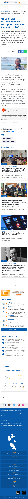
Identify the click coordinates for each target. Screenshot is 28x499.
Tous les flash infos (14, 329)
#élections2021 (7, 138)
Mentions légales (19, 425)
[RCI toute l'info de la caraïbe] (4, 2)
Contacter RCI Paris (6, 423)
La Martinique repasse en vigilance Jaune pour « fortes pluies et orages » (16, 308)
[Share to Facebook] (19, 51)
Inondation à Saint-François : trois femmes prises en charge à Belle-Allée (16, 304)
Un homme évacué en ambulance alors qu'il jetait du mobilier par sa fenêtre (16, 325)
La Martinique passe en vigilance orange (15, 321)
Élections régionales (8, 141)
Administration (5, 428)
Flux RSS (3, 415)
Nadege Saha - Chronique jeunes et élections (10, 122)
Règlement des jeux (14, 428)
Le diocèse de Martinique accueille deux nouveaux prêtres (15, 317)
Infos (2, 410)
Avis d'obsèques (5, 413)
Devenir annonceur (16, 423)
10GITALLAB (21, 497)
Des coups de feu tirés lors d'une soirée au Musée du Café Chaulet (16, 313)
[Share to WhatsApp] (25, 51)
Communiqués (13, 413)
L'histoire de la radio (6, 421)
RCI (1, 122)
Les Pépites (20, 413)
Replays (6, 410)
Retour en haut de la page (10, 285)
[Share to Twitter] (22, 51)
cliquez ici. (11, 131)
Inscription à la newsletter (14, 410)
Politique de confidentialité (8, 425)
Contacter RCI (15, 421)
